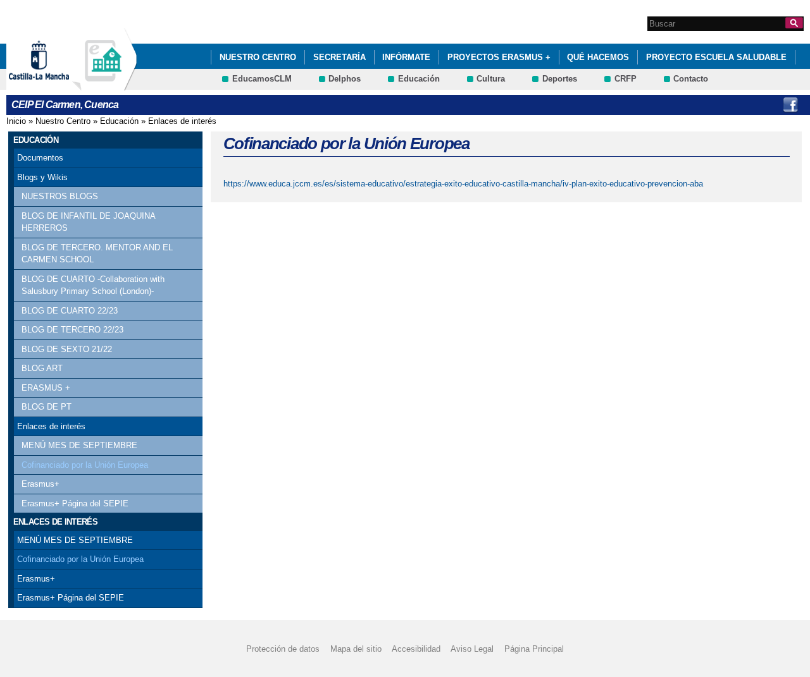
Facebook (790, 105)
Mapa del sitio (356, 649)
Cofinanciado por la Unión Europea (85, 465)
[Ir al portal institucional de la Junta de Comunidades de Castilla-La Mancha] (54, 84)
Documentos (40, 157)
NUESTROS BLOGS (60, 196)
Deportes (559, 78)
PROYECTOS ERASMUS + (499, 57)
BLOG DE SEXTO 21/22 (67, 349)
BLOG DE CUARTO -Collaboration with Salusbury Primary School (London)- (93, 285)
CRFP (625, 78)
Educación (419, 78)
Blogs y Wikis (42, 177)
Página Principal (534, 649)
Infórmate (406, 57)
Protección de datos (283, 649)
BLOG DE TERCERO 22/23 (72, 329)
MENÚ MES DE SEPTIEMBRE (79, 445)
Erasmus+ (40, 484)
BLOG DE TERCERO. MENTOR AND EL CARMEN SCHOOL (97, 254)
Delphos (344, 78)
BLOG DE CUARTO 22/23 (70, 310)
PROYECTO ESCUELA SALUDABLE (716, 57)
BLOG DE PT (47, 407)
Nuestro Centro (258, 57)
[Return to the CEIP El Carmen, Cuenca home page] (104, 84)
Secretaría (339, 57)
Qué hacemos (598, 57)
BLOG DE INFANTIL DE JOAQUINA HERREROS (88, 222)
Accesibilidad (416, 649)
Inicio (16, 121)
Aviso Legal (472, 649)
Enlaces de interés (182, 121)
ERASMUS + (46, 388)
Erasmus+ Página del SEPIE (75, 503)
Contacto (690, 78)
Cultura (491, 78)
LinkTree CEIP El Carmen (764, 105)
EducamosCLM (262, 78)
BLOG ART (42, 368)
